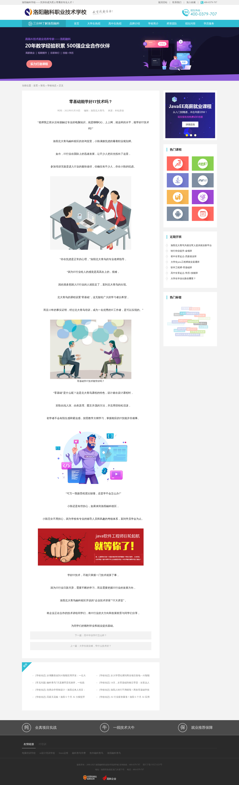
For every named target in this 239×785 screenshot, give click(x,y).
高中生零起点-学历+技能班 (184, 273)
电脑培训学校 (29, 753)
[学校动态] (40, 675)
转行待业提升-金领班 (181, 251)
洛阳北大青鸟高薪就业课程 (187, 326)
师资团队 (172, 23)
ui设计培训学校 (47, 753)
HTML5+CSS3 (180, 332)
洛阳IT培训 (188, 332)
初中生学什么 (184, 319)
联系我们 (176, 2)
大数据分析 (200, 311)
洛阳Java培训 (185, 311)
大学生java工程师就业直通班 (185, 262)
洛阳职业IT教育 (196, 331)
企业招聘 (184, 308)
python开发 (193, 311)
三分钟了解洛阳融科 (46, 23)
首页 (76, 23)
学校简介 (153, 23)
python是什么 (200, 316)
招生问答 (190, 23)
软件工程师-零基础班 (181, 267)
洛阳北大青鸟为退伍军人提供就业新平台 (191, 245)
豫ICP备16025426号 (152, 764)
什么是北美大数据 (176, 322)
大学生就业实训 (198, 324)
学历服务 (209, 23)
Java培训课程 (179, 316)
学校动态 (51, 85)
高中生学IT (192, 318)
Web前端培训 (187, 336)
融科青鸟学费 (79, 753)
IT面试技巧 (195, 335)
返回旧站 (162, 2)
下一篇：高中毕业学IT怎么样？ (91, 635)
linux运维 (63, 753)
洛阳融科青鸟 (114, 753)
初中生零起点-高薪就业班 (184, 256)
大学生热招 (93, 23)
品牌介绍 (135, 23)
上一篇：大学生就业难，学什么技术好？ (90, 646)
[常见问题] (40, 682)
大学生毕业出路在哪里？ (183, 278)
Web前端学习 (193, 308)
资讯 (42, 85)
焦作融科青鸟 (96, 753)
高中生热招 (114, 23)
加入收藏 (191, 2)
